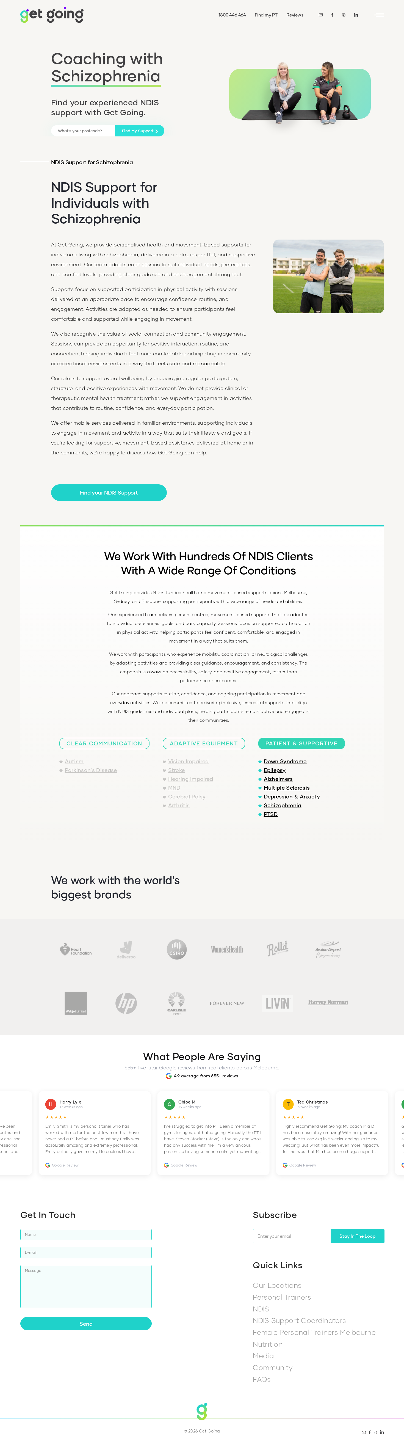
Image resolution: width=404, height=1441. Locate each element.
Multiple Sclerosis (287, 787)
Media (263, 1355)
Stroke (176, 770)
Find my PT (266, 14)
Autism (74, 761)
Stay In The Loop (357, 1236)
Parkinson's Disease (91, 770)
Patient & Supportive (301, 743)
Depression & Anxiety (292, 796)
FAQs (262, 1379)
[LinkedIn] (356, 15)
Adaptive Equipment (204, 743)
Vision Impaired (188, 761)
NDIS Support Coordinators (299, 1320)
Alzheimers (278, 779)
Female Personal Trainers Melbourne (314, 1332)
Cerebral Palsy (187, 796)
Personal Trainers (282, 1297)
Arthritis (179, 805)
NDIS (261, 1309)
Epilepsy (275, 770)
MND (174, 787)
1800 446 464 (232, 14)
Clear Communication (104, 743)
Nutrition (268, 1344)
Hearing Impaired (190, 779)
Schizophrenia (282, 805)
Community (272, 1367)
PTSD (271, 814)
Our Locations (277, 1285)
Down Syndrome (285, 761)
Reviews (294, 14)
